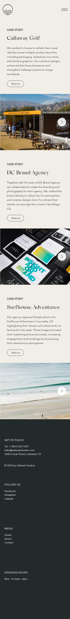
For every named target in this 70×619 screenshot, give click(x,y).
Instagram (10, 494)
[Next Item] (62, 122)
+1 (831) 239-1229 (18, 446)
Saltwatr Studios (26, 465)
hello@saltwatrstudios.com (19, 450)
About (7, 538)
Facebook (10, 491)
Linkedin (8, 498)
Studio (8, 534)
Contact (8, 542)
